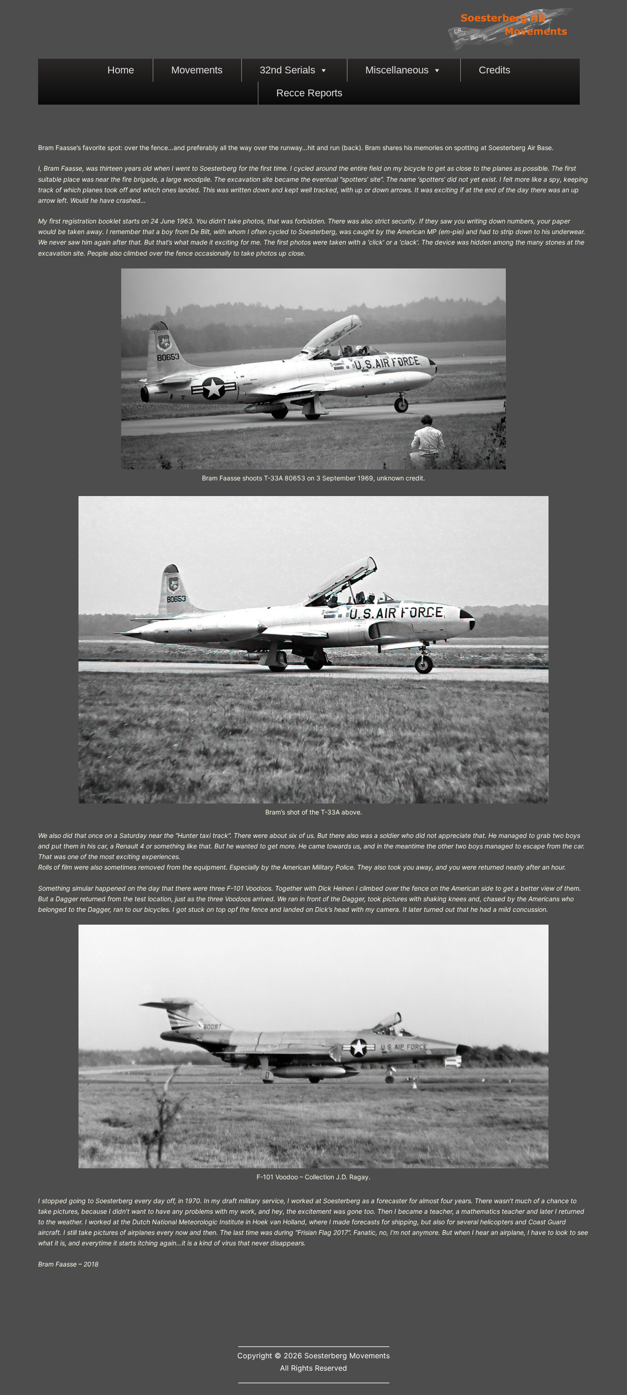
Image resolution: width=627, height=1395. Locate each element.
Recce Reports (309, 93)
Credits (494, 70)
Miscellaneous (397, 70)
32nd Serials (287, 70)
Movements (197, 70)
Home (120, 70)
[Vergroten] (493, 280)
